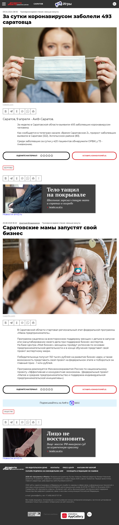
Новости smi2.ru (12, 214)
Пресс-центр (68, 468)
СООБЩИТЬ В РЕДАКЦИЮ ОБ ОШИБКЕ (82, 471)
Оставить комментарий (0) (94, 156)
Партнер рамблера (50, 514)
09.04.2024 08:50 (10, 12)
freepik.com (8, 104)
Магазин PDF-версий (86, 468)
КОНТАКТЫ (55, 468)
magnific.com (9, 316)
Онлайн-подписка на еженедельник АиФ (44, 471)
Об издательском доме (36, 468)
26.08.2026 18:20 (10, 223)
